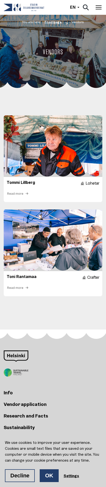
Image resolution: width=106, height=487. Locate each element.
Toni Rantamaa (21, 276)
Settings (71, 475)
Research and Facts (26, 416)
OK (49, 475)
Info (8, 392)
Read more (15, 193)
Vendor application (25, 404)
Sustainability (19, 427)
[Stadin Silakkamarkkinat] (24, 7)
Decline (19, 475)
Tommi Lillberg (21, 182)
